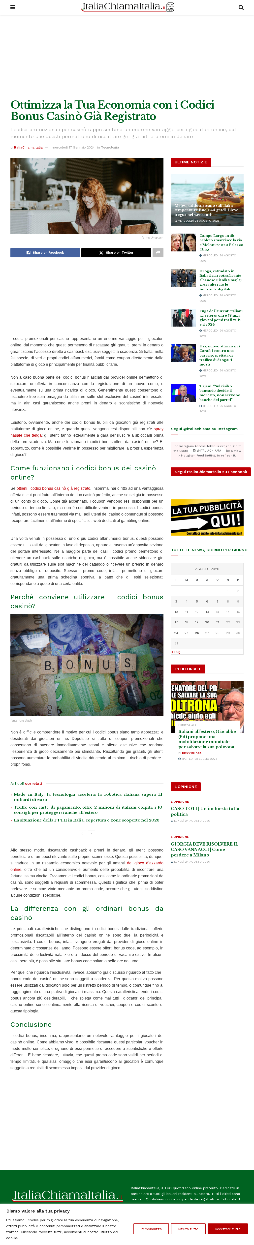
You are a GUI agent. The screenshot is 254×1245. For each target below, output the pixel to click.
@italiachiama (208, 451)
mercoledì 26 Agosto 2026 (198, 220)
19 (196, 622)
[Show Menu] (12, 7)
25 (187, 633)
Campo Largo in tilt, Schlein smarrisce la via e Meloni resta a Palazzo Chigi (221, 242)
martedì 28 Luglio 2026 (199, 758)
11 (186, 612)
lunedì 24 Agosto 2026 (191, 820)
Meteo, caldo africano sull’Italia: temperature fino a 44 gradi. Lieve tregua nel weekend (206, 210)
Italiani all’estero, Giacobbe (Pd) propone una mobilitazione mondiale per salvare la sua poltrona (207, 739)
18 (186, 622)
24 (176, 633)
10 (176, 612)
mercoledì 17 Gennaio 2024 (73, 147)
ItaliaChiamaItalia (28, 147)
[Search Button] (241, 7)
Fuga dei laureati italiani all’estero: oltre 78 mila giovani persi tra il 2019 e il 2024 (221, 318)
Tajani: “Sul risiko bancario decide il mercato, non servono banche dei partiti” (219, 393)
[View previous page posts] (82, 833)
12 (196, 612)
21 (217, 622)
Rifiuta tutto (188, 1229)
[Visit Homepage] (127, 7)
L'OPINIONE (180, 801)
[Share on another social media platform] (158, 252)
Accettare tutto (228, 1229)
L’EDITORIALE (187, 725)
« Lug (175, 652)
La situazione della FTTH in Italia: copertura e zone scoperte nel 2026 (86, 820)
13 (207, 612)
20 (207, 622)
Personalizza (151, 1229)
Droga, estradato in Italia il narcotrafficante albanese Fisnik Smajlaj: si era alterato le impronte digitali (221, 280)
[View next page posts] (91, 833)
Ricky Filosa (191, 753)
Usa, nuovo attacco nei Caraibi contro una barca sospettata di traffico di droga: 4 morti (219, 355)
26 (197, 633)
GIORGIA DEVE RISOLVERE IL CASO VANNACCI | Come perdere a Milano (204, 850)
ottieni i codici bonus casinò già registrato (53, 488)
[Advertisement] (127, 57)
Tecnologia (110, 147)
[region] (127, 1224)
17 (176, 622)
